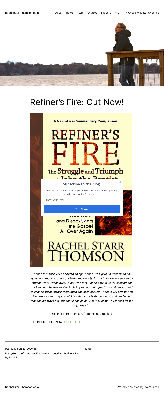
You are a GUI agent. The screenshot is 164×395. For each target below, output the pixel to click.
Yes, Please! (82, 209)
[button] (81, 183)
